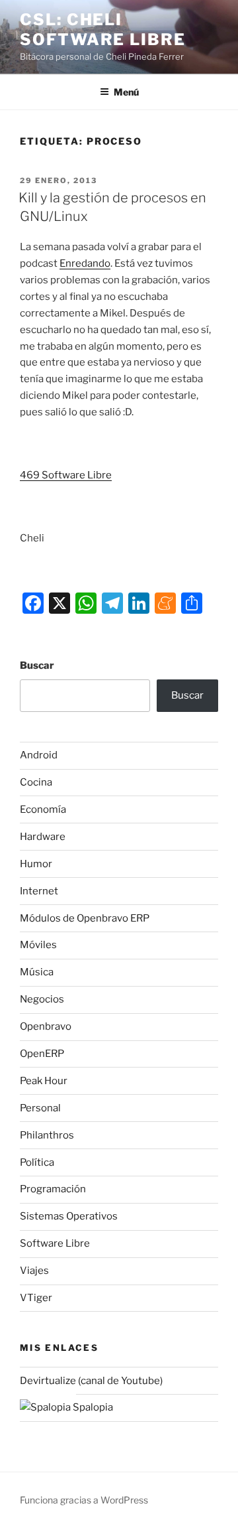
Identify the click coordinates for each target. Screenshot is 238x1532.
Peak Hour (43, 1081)
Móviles (38, 945)
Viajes (34, 1271)
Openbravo (45, 1026)
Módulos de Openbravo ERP (84, 918)
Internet (39, 891)
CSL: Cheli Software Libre (103, 29)
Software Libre (55, 1243)
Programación (53, 1189)
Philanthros (47, 1135)
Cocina (36, 782)
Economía (43, 809)
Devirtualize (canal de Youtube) (91, 1381)
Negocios (42, 999)
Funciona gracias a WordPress (84, 1499)
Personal (40, 1108)
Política (37, 1162)
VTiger (36, 1298)
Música (37, 972)
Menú (126, 92)
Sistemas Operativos (69, 1216)
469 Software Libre (66, 475)
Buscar (37, 665)
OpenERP (42, 1054)
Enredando (85, 263)
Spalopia (92, 1407)
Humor (36, 864)
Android (39, 755)
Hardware (42, 837)
